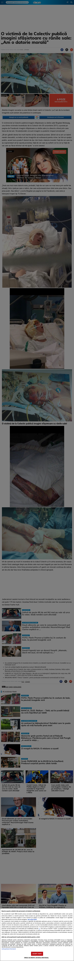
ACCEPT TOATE (37, 953)
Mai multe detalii (32, 919)
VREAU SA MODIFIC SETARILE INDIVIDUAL (36, 957)
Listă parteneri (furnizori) (9, 949)
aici (39, 928)
